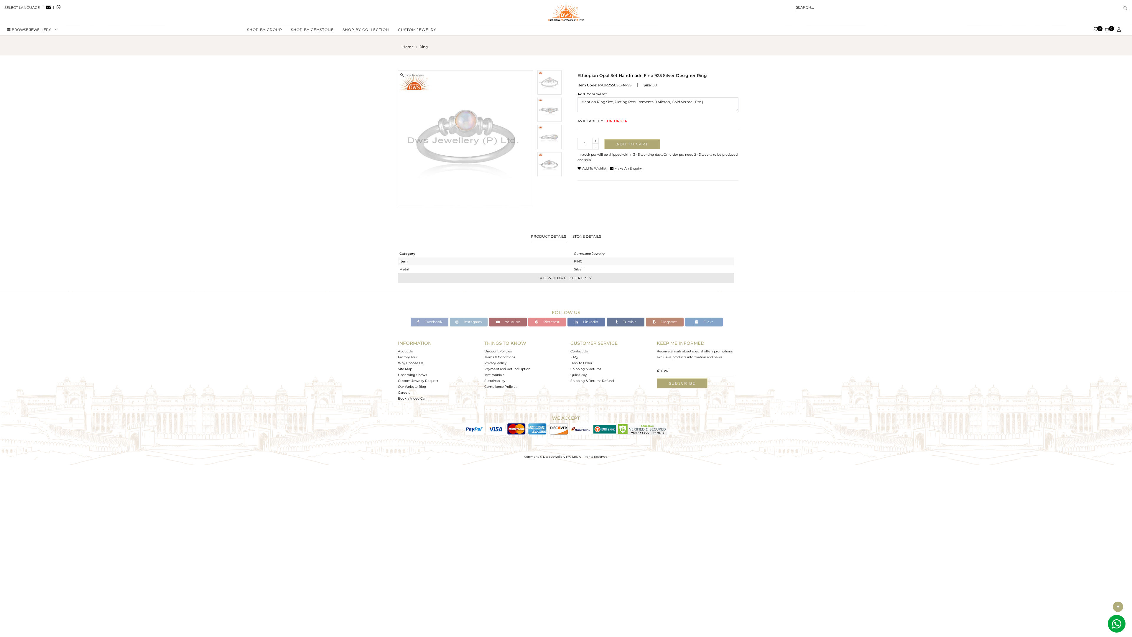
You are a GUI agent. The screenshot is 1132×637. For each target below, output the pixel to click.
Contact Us (579, 351)
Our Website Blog (412, 387)
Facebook (433, 322)
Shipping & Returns (585, 369)
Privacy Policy (495, 363)
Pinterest (551, 322)
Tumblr (629, 322)
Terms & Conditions (499, 357)
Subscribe (682, 383)
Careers (404, 392)
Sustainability (494, 381)
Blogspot (668, 322)
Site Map (405, 369)
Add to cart (632, 144)
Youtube (512, 322)
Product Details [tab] (548, 236)
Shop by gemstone (312, 29)
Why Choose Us (410, 363)
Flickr (707, 322)
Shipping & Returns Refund (592, 381)
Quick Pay (578, 375)
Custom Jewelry (417, 29)
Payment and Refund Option (507, 369)
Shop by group (264, 29)
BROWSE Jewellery (31, 29)
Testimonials (494, 375)
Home (408, 47)
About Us (405, 351)
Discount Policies (498, 351)
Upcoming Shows (412, 375)
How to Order (581, 363)
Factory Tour (407, 357)
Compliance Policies (500, 387)
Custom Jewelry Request (418, 381)
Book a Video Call (412, 398)
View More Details (564, 278)
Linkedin (590, 322)
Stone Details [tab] (586, 236)
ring (423, 47)
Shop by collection (366, 29)
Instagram (472, 322)
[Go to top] (1118, 607)
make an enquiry (627, 168)
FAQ (573, 357)
